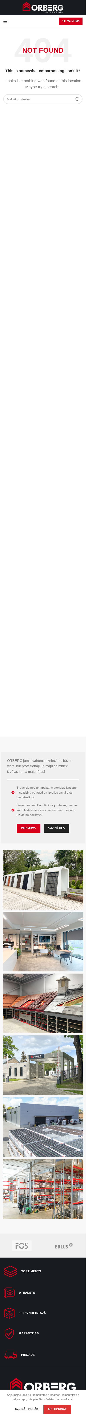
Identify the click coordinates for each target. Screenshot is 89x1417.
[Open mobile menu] (5, 21)
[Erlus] (64, 1245)
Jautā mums (70, 21)
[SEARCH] (78, 99)
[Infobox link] (43, 1271)
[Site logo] (43, 7)
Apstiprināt (57, 1409)
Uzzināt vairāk (27, 1409)
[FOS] (22, 1245)
